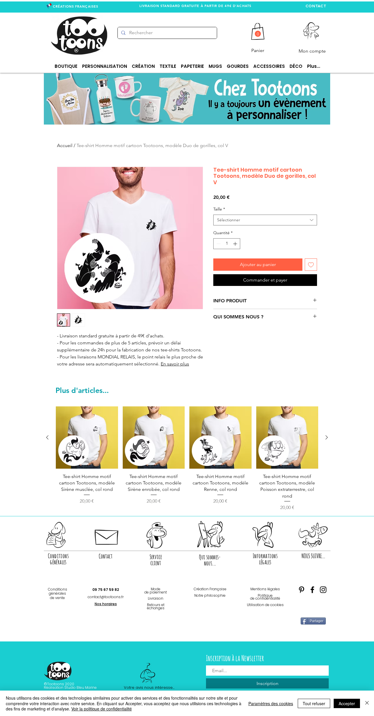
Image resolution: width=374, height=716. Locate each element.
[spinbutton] (226, 244)
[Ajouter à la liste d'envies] (311, 264)
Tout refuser (314, 703)
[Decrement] (217, 244)
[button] (258, 34)
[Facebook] (312, 589)
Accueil (64, 145)
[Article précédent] (47, 437)
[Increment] (235, 244)
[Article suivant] (326, 437)
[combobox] (265, 220)
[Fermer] (366, 703)
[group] (187, 458)
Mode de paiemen (155, 590)
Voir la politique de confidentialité (101, 709)
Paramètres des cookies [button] (270, 703)
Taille (219, 209)
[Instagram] (323, 589)
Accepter (347, 703)
